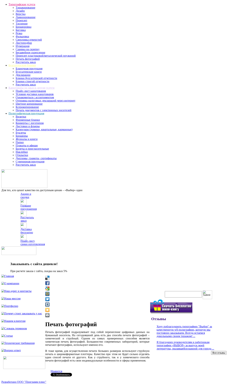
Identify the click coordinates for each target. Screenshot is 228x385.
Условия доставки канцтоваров (35, 94)
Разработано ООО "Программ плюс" (23, 381)
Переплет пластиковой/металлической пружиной (46, 55)
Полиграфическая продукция (26, 113)
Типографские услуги (22, 4)
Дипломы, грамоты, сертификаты (36, 158)
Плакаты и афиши (27, 145)
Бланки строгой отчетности (32, 81)
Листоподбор (24, 42)
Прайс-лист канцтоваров (31, 90)
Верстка (20, 13)
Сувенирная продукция (30, 161)
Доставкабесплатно (26, 231)
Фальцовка (22, 36)
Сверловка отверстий (29, 39)
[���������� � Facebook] (47, 283)
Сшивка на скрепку (28, 49)
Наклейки (22, 151)
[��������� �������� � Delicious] (47, 278)
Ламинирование (25, 17)
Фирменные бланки (28, 119)
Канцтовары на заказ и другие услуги (32, 87)
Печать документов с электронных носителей (43, 110)
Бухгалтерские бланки (22, 65)
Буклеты (21, 132)
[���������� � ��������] (47, 304)
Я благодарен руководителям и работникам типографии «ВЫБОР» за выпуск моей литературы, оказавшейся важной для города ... (185, 345)
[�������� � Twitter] (47, 299)
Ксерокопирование (27, 106)
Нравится (56, 371)
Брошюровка (23, 26)
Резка (19, 33)
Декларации (23, 74)
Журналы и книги (27, 139)
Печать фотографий (28, 58)
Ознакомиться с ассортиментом (35, 97)
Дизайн (20, 10)
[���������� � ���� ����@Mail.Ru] (47, 294)
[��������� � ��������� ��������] (47, 310)
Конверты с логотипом (30, 123)
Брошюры (22, 135)
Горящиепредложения (28, 207)
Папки (20, 142)
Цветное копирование (29, 103)
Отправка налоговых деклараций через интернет (45, 100)
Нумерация (22, 46)
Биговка (21, 30)
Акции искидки (25, 195)
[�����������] (47, 315)
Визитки (21, 116)
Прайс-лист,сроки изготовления (32, 242)
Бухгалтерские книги (29, 71)
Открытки (22, 155)
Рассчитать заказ (26, 62)
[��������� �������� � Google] (47, 288)
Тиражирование (25, 7)
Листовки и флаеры (28, 126)
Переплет (21, 20)
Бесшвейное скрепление (30, 52)
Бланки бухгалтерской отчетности (36, 78)
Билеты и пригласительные (32, 148)
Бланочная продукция (29, 68)
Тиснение (22, 23)
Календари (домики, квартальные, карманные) (44, 129)
